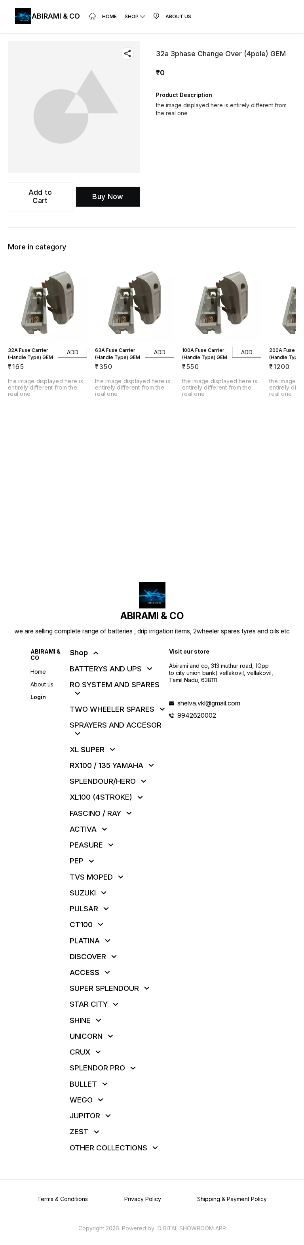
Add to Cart (40, 196)
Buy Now (107, 196)
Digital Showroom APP (192, 1228)
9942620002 (196, 715)
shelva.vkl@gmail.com (208, 703)
